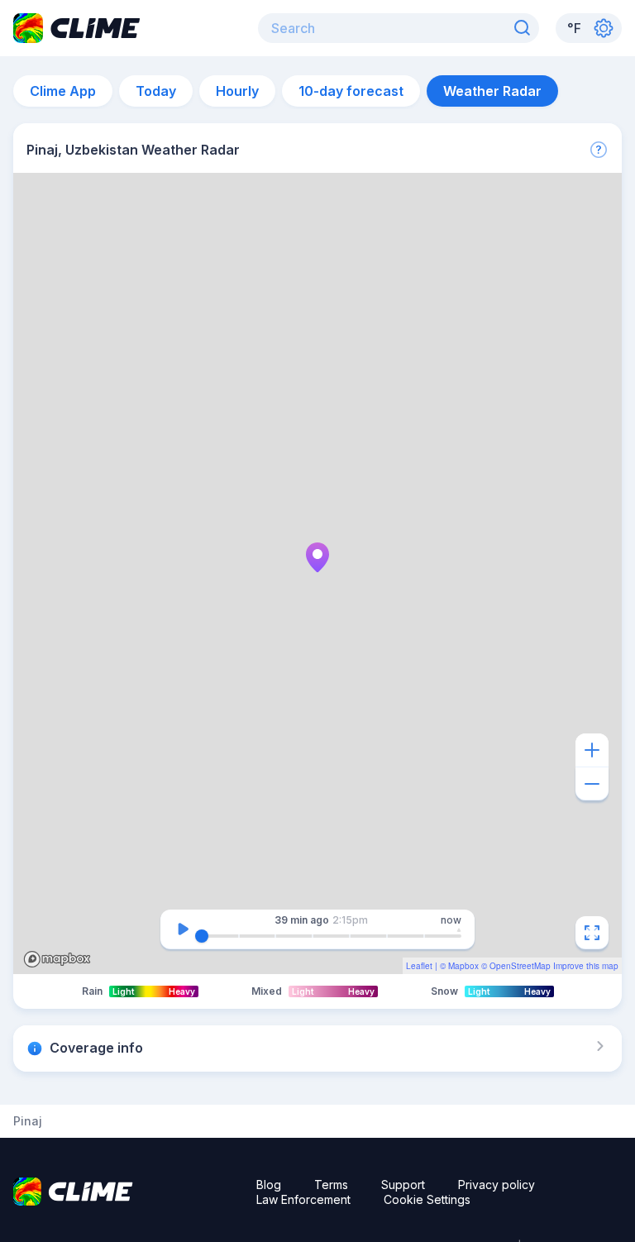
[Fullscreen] (592, 932)
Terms (331, 1185)
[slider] (201, 936)
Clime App (63, 91)
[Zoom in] (592, 750)
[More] (599, 150)
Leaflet (419, 966)
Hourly (237, 91)
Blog (268, 1185)
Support (403, 1185)
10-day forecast (350, 91)
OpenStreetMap (520, 966)
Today (156, 91)
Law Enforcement (303, 1199)
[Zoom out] (592, 783)
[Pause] (183, 929)
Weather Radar (492, 91)
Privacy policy (496, 1185)
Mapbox (463, 966)
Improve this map (585, 966)
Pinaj (27, 1121)
